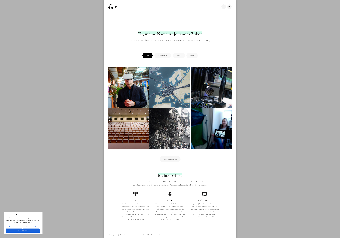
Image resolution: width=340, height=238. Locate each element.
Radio (192, 55)
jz (116, 6)
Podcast (179, 55)
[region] (23, 223)
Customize (14, 226)
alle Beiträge (170, 159)
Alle (147, 55)
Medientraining (162, 55)
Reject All (31, 226)
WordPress (159, 235)
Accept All (23, 230)
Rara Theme (143, 235)
